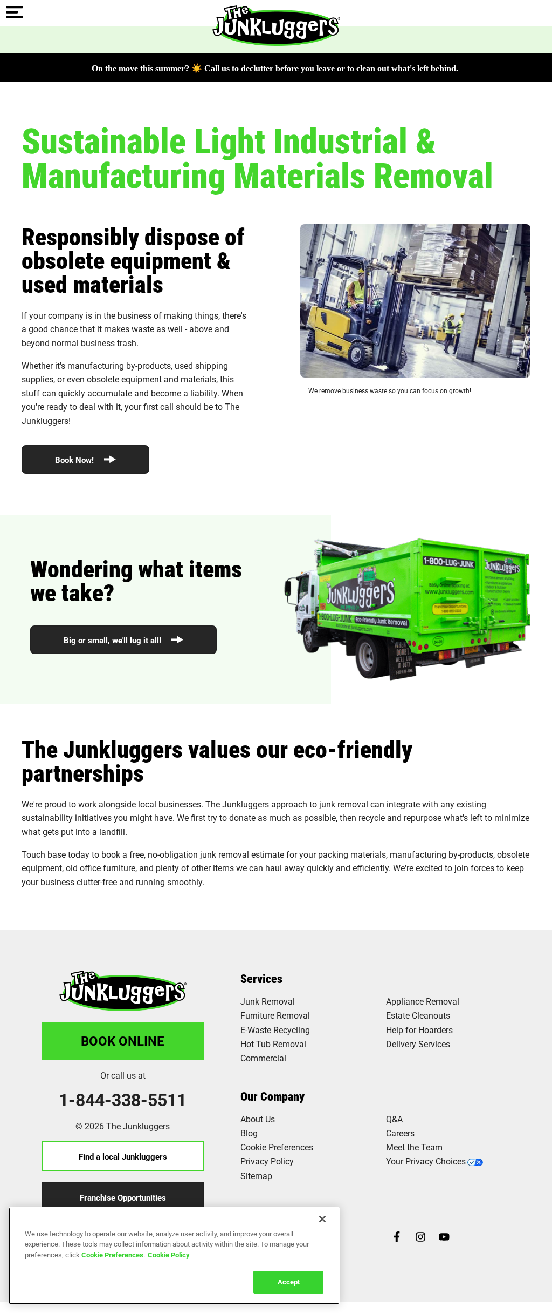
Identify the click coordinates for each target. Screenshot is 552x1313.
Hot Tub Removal (273, 1044)
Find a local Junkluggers (123, 1156)
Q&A (394, 1119)
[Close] (322, 1219)
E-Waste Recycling (275, 1030)
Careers (400, 1133)
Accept (289, 1282)
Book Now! (75, 459)
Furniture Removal (275, 1015)
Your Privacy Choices (426, 1161)
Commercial (263, 1058)
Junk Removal (267, 1001)
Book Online (122, 1040)
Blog (249, 1133)
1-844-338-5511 (123, 1099)
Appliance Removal (422, 1001)
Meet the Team (414, 1147)
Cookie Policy (169, 1255)
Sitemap (256, 1175)
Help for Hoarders (419, 1030)
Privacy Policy (267, 1161)
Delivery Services (418, 1044)
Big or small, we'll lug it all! (113, 640)
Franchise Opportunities (123, 1197)
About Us (257, 1119)
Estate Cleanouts (418, 1015)
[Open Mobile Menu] (14, 13)
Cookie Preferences (112, 1255)
